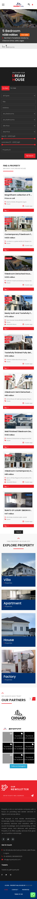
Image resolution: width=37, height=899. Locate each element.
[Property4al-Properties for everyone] (18, 5)
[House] (18, 630)
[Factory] (18, 666)
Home (6, 890)
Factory (10, 676)
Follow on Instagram (18, 766)
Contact (15, 890)
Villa (7, 579)
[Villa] (18, 570)
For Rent (5, 88)
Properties (25, 890)
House (9, 640)
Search (30, 156)
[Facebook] (3, 839)
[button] (8, 737)
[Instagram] (13, 839)
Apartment (12, 603)
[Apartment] (18, 598)
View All (18, 532)
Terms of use (18, 894)
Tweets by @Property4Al (10, 870)
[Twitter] (8, 839)
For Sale (13, 88)
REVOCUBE (29, 885)
